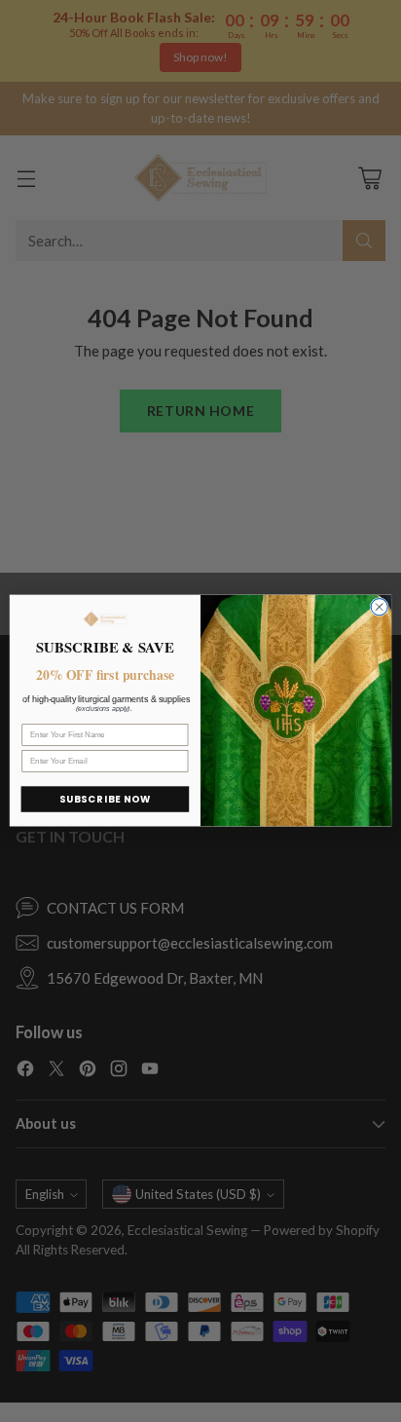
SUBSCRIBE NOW (105, 799)
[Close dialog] (379, 607)
